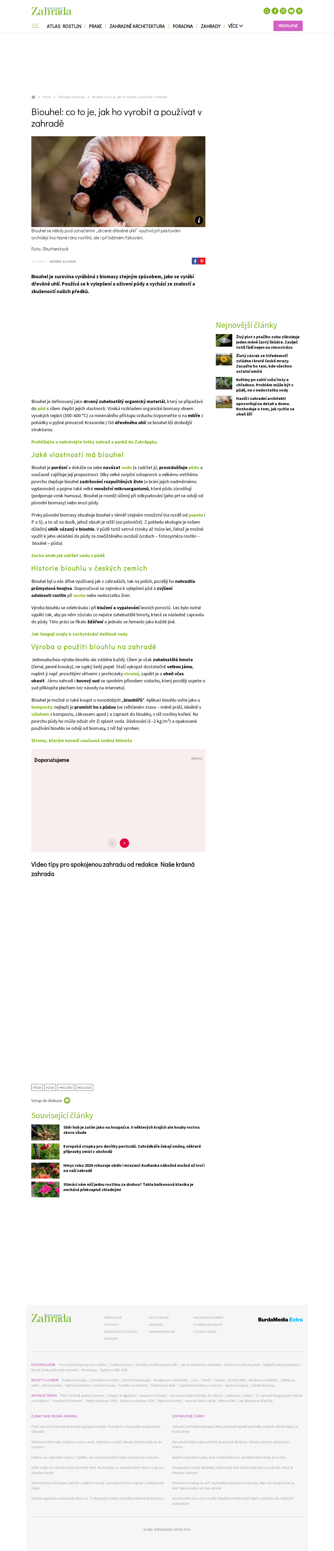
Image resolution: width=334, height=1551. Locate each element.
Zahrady (210, 26)
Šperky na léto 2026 (113, 1370)
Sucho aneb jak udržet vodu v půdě (68, 555)
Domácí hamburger (136, 1380)
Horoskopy (89, 1370)
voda (50, 1087)
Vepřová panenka (77, 1385)
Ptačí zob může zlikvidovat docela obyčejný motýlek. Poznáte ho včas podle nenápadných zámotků (95, 1429)
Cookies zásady (204, 1332)
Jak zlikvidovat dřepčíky (256, 1401)
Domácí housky (104, 1385)
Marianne (156, 1325)
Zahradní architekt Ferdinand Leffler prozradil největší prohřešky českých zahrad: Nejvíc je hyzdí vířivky (235, 1429)
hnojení (66, 1087)
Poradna (183, 26)
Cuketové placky (263, 1385)
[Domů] (51, 1318)
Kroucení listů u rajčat (200, 1401)
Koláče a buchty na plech (242, 1365)
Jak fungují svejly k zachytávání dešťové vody (79, 634)
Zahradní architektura (137, 26)
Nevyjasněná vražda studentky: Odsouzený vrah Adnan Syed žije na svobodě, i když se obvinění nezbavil (232, 1470)
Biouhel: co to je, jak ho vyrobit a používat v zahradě (129, 97)
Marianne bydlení (162, 1332)
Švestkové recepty (74, 1380)
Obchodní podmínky (208, 1317)
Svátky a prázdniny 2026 (137, 1401)
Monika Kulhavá (62, 261)
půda (37, 1087)
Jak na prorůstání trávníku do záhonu (196, 1395)
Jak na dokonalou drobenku (201, 1365)
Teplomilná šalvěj (169, 1401)
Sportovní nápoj (236, 1385)
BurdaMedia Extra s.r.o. (172, 1529)
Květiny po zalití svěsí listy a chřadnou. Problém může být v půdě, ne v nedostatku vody (264, 385)
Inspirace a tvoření (153, 1395)
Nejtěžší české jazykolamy (281, 1365)
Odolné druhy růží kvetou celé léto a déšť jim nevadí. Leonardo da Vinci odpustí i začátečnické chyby (97, 1485)
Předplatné (113, 1317)
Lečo (195, 1380)
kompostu (41, 707)
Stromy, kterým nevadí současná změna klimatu (81, 740)
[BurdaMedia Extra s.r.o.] (271, 1320)
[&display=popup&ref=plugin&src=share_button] (195, 261)
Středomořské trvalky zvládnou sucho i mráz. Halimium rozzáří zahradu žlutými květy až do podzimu (96, 1444)
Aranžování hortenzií (67, 1401)
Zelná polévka (51, 1385)
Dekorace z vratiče (239, 1395)
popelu (196, 515)
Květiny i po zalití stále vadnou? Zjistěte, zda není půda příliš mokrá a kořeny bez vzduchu (94, 1457)
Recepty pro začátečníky (171, 1380)
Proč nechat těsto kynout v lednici (83, 1365)
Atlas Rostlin (64, 26)
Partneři (110, 1339)
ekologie (84, 1087)
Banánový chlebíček (263, 1380)
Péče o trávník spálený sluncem (82, 1395)
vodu (126, 467)
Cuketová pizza (121, 1365)
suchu (79, 595)
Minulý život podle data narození (54, 1370)
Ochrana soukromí (207, 1325)
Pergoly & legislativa (122, 1395)
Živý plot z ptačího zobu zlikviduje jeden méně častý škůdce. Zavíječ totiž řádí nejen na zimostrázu (268, 342)
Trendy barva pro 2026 (101, 1401)
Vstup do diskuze (46, 1100)
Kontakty (111, 1325)
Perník (206, 1380)
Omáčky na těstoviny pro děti (156, 1365)
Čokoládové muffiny (104, 1380)
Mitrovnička (227, 1401)
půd (42, 408)
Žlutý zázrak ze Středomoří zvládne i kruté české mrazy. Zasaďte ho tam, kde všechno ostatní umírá (264, 363)
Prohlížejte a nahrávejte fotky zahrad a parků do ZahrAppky (94, 442)
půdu (193, 467)
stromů (131, 674)
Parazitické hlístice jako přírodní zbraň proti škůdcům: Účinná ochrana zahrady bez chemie (231, 1444)
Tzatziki (219, 1380)
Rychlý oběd (237, 1380)
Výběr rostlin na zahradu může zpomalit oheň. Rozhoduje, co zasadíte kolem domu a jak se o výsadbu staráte (97, 1470)
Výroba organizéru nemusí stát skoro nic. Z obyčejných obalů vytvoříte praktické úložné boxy (97, 1498)
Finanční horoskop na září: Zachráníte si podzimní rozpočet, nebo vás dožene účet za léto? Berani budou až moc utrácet (233, 1485)
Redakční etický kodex (121, 1332)
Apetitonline (159, 1317)
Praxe (95, 26)
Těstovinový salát (163, 1385)
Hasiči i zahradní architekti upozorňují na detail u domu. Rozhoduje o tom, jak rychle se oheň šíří (265, 406)
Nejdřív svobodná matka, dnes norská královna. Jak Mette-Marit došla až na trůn (229, 1457)
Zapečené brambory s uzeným (200, 1385)
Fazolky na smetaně (133, 1385)
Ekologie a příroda (71, 97)
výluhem (40, 714)
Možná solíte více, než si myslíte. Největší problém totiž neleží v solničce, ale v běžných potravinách (233, 1501)
